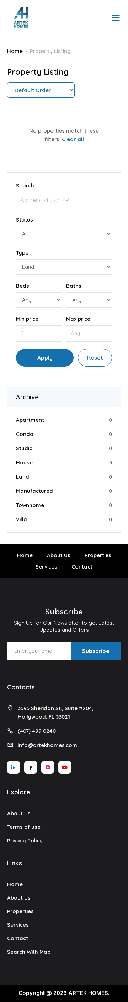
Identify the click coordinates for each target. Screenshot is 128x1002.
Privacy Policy (25, 840)
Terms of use (24, 827)
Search (25, 185)
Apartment (30, 419)
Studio (24, 448)
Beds (22, 285)
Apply (45, 357)
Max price (78, 318)
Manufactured (34, 490)
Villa (21, 519)
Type (22, 252)
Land (22, 476)
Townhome (30, 505)
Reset (95, 357)
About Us (58, 555)
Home (15, 51)
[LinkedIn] (13, 767)
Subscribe (96, 651)
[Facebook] (30, 767)
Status (24, 219)
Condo (24, 434)
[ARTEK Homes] (21, 17)
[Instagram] (47, 767)
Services (46, 566)
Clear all (73, 139)
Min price (27, 318)
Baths (73, 285)
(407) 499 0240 (37, 730)
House (24, 462)
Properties (98, 555)
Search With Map (28, 951)
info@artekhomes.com (47, 745)
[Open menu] (116, 18)
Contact (81, 566)
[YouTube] (64, 767)
